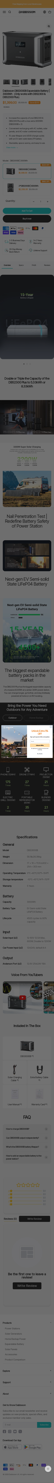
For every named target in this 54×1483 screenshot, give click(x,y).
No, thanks (40, 753)
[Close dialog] (51, 727)
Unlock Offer (40, 745)
